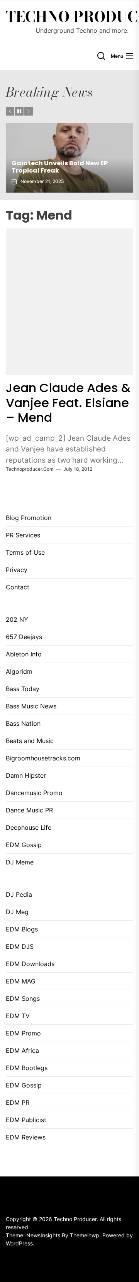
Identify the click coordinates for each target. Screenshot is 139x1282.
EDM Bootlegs (26, 1068)
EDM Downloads (30, 964)
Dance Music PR (29, 810)
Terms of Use (25, 552)
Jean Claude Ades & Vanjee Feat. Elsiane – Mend (68, 402)
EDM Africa (22, 1050)
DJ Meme (20, 862)
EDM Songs (23, 998)
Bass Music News (31, 706)
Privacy (16, 570)
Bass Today (22, 689)
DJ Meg (17, 912)
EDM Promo (23, 1033)
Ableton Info (24, 654)
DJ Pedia (19, 894)
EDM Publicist (26, 1120)
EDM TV (18, 1016)
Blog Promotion (28, 518)
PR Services (23, 535)
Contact (17, 587)
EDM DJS (20, 946)
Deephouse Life (28, 827)
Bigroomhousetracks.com (43, 758)
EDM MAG (21, 981)
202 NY (17, 619)
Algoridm (19, 671)
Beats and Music (30, 741)
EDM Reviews (26, 1137)
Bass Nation (23, 723)
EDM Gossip (24, 845)
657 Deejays (24, 637)
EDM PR (17, 1102)
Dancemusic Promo (34, 793)
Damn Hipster (26, 775)
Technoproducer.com (30, 469)
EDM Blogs (22, 929)
